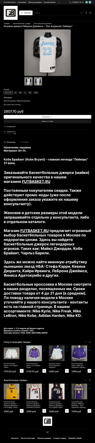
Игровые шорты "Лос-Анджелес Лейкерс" (55, 365)
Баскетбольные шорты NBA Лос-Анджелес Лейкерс (79, 365)
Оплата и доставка (28, 438)
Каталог (27, 13)
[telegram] (47, 432)
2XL (36, 92)
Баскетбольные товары (21, 23)
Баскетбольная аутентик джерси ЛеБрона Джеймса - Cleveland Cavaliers (33, 404)
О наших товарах (59, 438)
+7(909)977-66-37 (77, 2)
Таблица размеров (35, 2)
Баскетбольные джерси (42, 23)
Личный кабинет (50, 2)
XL (30, 92)
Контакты (15, 438)
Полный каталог (10, 2)
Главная (7, 23)
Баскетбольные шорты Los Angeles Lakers (11, 365)
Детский (8, 92)
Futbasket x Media (75, 438)
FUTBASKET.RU (36, 181)
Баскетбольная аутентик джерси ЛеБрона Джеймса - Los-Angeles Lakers (11, 404)
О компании (22, 2)
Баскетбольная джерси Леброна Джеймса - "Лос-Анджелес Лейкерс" (79, 404)
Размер (6, 89)
